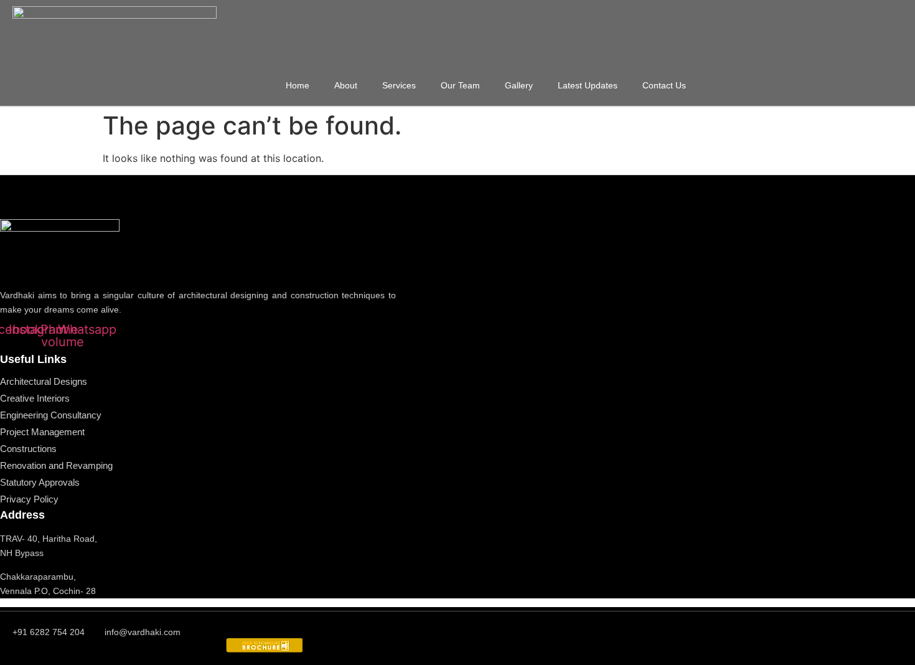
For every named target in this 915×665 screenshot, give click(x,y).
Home (297, 85)
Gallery (519, 85)
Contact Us (664, 85)
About (345, 85)
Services (399, 85)
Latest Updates (587, 85)
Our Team (460, 85)
